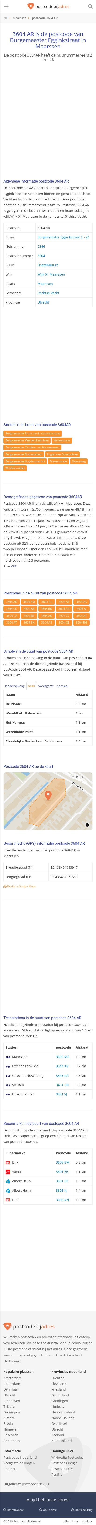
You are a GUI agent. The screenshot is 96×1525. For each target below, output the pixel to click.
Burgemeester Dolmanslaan (23, 454)
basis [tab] (31, 686)
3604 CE (64, 622)
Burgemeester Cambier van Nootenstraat (32, 447)
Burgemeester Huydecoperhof (25, 461)
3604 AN (11, 602)
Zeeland (57, 1435)
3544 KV (62, 1066)
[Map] (48, 801)
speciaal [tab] (62, 686)
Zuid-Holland (61, 1440)
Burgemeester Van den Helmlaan (27, 440)
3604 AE (81, 616)
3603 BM (62, 1162)
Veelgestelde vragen (19, 1463)
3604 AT (11, 622)
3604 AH (64, 609)
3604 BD (46, 609)
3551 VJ (61, 1094)
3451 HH (62, 1085)
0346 (41, 246)
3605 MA (62, 1056)
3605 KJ (61, 1190)
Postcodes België (64, 1463)
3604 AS (81, 602)
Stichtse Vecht (48, 293)
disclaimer (71, 1521)
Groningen (11, 1412)
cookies (87, 1521)
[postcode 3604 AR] (48, 6)
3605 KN (62, 1200)
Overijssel (59, 1423)
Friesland (58, 1389)
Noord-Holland (63, 1418)
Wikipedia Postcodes (67, 1457)
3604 (41, 256)
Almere (9, 1418)
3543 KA (62, 1075)
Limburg (58, 1406)
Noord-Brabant (63, 1412)
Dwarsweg (79, 461)
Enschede (11, 1435)
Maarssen (45, 283)
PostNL (56, 1474)
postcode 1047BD (35, 1484)
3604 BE (29, 616)
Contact (9, 1469)
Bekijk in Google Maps (21, 886)
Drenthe (57, 1378)
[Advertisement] (48, 121)
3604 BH (29, 622)
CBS (14, 566)
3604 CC (64, 616)
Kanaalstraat (62, 440)
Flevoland (58, 1384)
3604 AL (46, 602)
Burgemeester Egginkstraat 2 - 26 (63, 237)
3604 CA (11, 616)
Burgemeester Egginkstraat (45, 40)
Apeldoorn (11, 1440)
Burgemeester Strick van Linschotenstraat (32, 433)
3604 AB (46, 622)
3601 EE (62, 1171)
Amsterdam (12, 1378)
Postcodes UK (61, 1469)
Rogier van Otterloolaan (62, 454)
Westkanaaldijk (15, 468)
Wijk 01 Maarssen (51, 274)
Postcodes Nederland (20, 1457)
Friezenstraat (58, 461)
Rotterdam (11, 1384)
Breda (8, 1423)
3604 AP (64, 602)
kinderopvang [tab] (14, 686)
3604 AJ (81, 609)
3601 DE (62, 1181)
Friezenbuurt (48, 265)
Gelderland (60, 1395)
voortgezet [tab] (46, 686)
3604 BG (81, 622)
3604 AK (29, 609)
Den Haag (11, 1389)
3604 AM (29, 602)
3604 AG (46, 616)
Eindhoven (11, 1400)
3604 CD (11, 609)
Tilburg (9, 1406)
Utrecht (43, 302)
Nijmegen (11, 1429)
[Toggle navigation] (6, 6)
